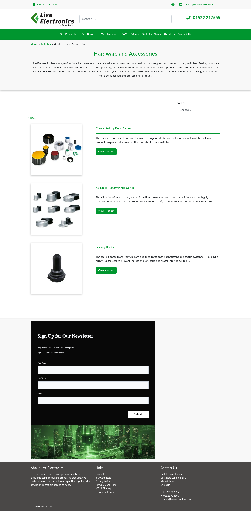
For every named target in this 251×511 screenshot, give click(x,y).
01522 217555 (206, 18)
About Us (169, 34)
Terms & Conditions (106, 485)
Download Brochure (47, 4)
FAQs (125, 34)
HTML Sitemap (103, 488)
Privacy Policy (103, 481)
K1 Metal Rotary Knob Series (115, 187)
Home (34, 44)
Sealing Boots (105, 247)
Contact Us (184, 34)
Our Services (109, 34)
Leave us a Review (105, 492)
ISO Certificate (103, 478)
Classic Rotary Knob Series (113, 128)
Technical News (151, 34)
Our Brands (89, 34)
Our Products (68, 34)
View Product (106, 151)
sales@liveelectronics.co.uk (202, 4)
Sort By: (181, 103)
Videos (135, 34)
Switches (45, 44)
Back (33, 117)
